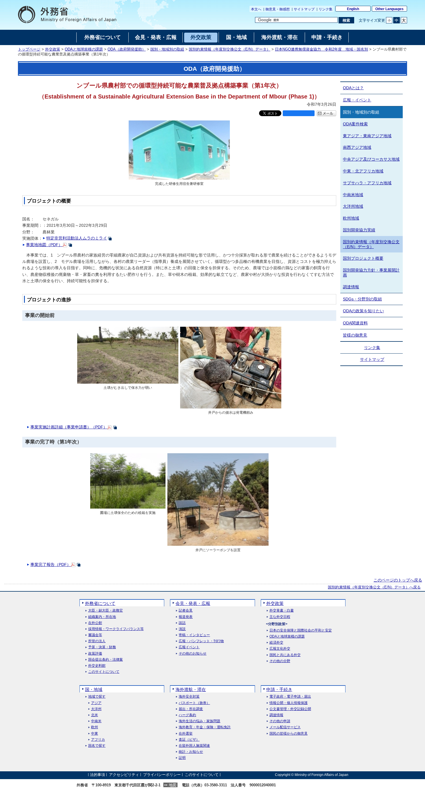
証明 (182, 758)
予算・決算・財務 (102, 647)
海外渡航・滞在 (190, 689)
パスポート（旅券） (194, 703)
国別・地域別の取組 (167, 49)
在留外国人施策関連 (194, 746)
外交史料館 (97, 666)
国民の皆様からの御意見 (288, 733)
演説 (182, 629)
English (353, 9)
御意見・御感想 (277, 9)
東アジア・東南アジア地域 (367, 135)
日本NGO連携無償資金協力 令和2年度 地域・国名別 (321, 49)
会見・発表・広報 (192, 603)
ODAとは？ (353, 88)
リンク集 (325, 9)
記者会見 (186, 610)
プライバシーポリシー (162, 774)
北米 (94, 715)
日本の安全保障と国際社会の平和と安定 (300, 630)
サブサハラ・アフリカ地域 (367, 183)
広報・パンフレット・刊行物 (201, 641)
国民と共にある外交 (285, 655)
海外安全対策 (189, 697)
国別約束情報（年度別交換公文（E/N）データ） (229, 49)
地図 (172, 785)
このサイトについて (103, 672)
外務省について (100, 603)
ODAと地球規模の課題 (84, 49)
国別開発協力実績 (359, 230)
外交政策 (52, 49)
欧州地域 (351, 218)
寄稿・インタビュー (194, 635)
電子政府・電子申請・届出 (290, 697)
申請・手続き (279, 689)
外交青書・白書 (281, 610)
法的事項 (97, 774)
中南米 (96, 721)
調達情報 (351, 287)
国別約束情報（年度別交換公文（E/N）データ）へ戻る (374, 587)
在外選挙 (186, 733)
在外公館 (95, 623)
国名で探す (97, 746)
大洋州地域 (353, 206)
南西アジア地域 (357, 147)
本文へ (256, 9)
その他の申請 (279, 721)
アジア (96, 703)
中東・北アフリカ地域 (363, 171)
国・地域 (93, 689)
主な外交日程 (279, 617)
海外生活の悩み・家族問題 (199, 721)
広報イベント (189, 647)
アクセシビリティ (124, 774)
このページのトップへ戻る (398, 580)
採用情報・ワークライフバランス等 (116, 629)
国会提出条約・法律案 (105, 660)
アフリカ (98, 740)
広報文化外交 (279, 649)
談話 (182, 623)
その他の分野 (279, 661)
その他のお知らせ (192, 653)
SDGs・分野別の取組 (362, 299)
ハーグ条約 (187, 715)
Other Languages (389, 9)
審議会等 (95, 635)
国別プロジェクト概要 (363, 258)
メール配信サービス (285, 727)
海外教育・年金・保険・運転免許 (205, 727)
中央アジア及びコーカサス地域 (371, 159)
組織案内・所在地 (102, 617)
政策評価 (95, 653)
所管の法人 (97, 641)
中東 (94, 733)
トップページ (29, 49)
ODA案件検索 (355, 124)
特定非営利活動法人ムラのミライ (76, 238)
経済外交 (276, 642)
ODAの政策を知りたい (363, 311)
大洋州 (96, 709)
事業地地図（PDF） (44, 244)
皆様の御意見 (355, 335)
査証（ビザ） (189, 740)
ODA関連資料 (355, 323)
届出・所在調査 (191, 709)
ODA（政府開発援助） (127, 49)
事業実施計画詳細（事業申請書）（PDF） (68, 427)
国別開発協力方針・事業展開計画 (371, 272)
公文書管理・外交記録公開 (290, 709)
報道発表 (186, 617)
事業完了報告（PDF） (50, 564)
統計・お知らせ (191, 752)
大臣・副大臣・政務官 (105, 610)
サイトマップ (304, 9)
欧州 (94, 727)
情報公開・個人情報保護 (288, 703)
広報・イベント (357, 100)
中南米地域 (353, 194)
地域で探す (97, 697)
